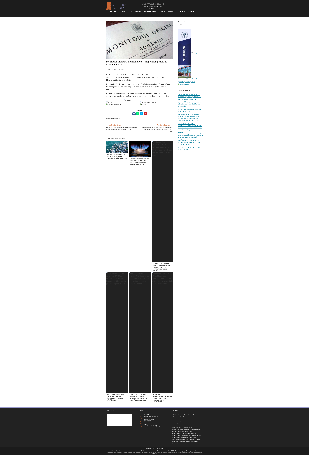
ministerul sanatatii (185, 435)
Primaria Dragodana (185, 437)
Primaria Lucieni (193, 437)
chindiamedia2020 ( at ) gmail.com (155, 426)
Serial (177, 441)
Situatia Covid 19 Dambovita (184, 441)
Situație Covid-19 (194, 441)
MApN (196, 433)
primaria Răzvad (175, 439)
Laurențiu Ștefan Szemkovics (188, 433)
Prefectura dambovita (176, 437)
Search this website (184, 22)
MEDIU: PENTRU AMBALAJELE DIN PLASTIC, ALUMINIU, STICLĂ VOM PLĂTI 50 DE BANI (117, 156)
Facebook (110, 410)
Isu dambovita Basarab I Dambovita (179, 431)
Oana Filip (199, 435)
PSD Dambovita (197, 439)
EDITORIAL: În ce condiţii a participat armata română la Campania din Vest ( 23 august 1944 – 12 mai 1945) (190, 135)
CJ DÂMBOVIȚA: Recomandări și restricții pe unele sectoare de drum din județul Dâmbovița (189, 142)
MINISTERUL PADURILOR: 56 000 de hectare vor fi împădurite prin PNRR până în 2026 (116, 397)
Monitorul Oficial (115, 118)
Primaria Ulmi (182, 439)
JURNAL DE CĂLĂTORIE (176, 433)
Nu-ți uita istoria (192, 435)
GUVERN (121, 69)
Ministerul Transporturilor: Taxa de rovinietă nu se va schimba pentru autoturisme (162, 398)
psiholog (173, 441)
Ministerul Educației (176, 435)
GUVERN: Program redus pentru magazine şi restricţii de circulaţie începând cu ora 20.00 (139, 397)
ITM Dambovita (189, 431)
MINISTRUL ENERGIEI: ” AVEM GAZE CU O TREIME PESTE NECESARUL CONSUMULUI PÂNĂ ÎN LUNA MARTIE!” (139, 161)
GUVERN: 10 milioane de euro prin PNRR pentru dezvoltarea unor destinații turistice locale (161, 267)
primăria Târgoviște (190, 439)
